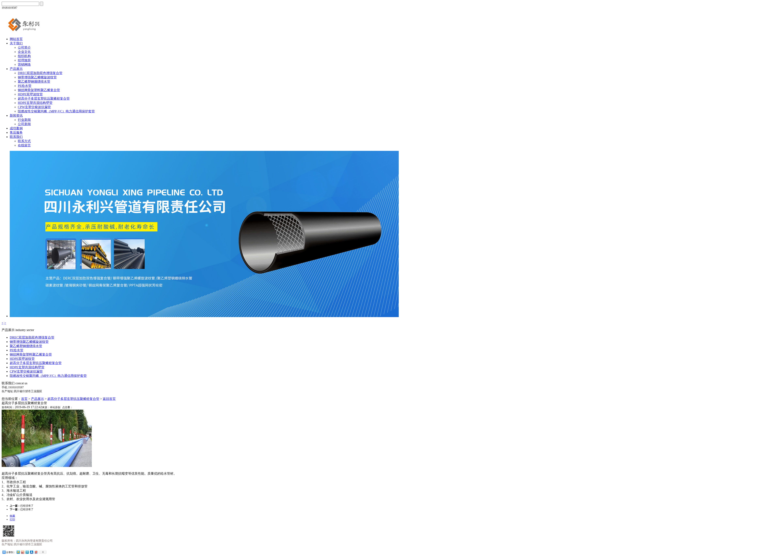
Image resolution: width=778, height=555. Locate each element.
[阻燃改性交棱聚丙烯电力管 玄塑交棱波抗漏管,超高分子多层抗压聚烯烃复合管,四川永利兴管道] (29, 32)
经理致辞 (24, 60)
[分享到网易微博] (36, 552)
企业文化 (24, 51)
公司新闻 (24, 124)
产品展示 (16, 68)
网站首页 (16, 39)
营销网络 (24, 64)
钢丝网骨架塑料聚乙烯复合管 (39, 90)
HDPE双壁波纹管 (30, 94)
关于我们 (16, 43)
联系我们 (16, 136)
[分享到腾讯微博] (27, 552)
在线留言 (24, 145)
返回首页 (109, 399)
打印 (12, 519)
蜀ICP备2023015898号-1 (61, 551)
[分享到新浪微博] (22, 552)
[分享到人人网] (31, 552)
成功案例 (16, 128)
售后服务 (16, 132)
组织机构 (24, 56)
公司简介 (24, 47)
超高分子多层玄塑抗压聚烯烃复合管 (44, 98)
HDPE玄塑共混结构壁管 (35, 102)
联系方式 (24, 141)
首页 (24, 399)
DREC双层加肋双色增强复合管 (40, 73)
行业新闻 (24, 119)
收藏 (12, 515)
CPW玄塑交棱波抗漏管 (34, 107)
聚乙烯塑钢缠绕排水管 (34, 81)
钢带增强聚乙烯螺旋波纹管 (37, 77)
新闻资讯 (16, 115)
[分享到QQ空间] (18, 552)
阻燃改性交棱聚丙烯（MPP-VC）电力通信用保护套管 (56, 111)
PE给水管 (24, 85)
